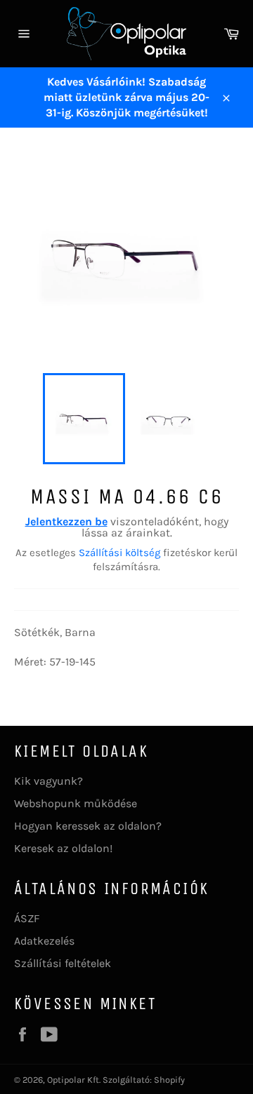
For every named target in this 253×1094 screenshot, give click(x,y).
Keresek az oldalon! (63, 848)
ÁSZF (26, 918)
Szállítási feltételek (62, 963)
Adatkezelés (44, 940)
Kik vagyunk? (48, 781)
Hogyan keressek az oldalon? (88, 825)
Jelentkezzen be (66, 521)
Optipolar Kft (73, 1079)
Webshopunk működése (75, 803)
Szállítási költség (119, 552)
